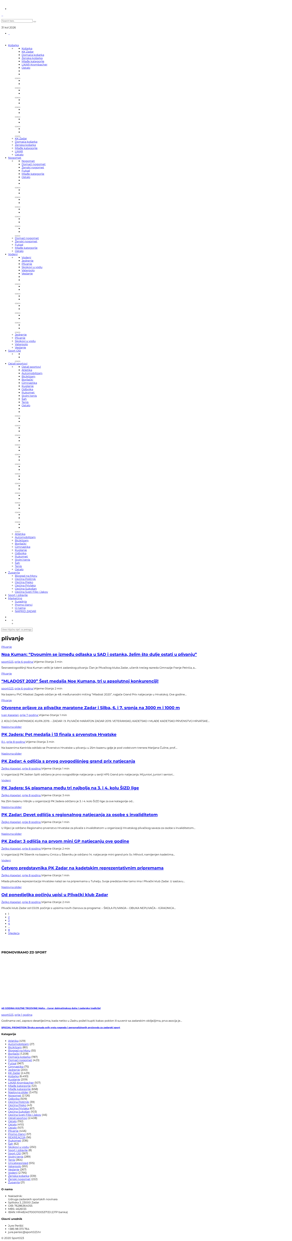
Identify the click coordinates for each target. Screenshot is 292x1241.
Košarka (13, 45)
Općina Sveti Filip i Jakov (31, 592)
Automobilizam (32, 373)
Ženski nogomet (33, 167)
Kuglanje (28, 386)
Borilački (27, 379)
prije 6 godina (24, 661)
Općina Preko (24, 582)
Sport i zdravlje (18, 595)
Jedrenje (27, 260)
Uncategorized (18, 1163)
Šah (24, 399)
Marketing (15, 598)
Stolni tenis (29, 395)
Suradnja (21, 601)
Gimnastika (29, 383)
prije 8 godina (16, 741)
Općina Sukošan (26, 588)
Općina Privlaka (25, 585)
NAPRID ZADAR (25, 611)
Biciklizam (28, 376)
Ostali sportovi (17, 363)
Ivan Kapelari (10, 715)
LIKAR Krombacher (34, 64)
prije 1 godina (23, 1014)
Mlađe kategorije (33, 61)
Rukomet (28, 392)
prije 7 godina (29, 715)
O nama (20, 608)
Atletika (27, 370)
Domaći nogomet (34, 164)
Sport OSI (14, 350)
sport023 (7, 661)
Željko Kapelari (11, 768)
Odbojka (27, 389)
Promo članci (23, 604)
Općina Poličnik (25, 579)
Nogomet (14, 157)
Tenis (25, 402)
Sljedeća (13, 933)
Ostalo (26, 67)
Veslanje (27, 273)
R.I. (3, 741)
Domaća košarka (33, 55)
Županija (14, 572)
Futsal (26, 170)
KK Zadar (28, 51)
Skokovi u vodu (32, 267)
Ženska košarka (32, 58)
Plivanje (27, 264)
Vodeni (13, 254)
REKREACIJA (17, 1137)
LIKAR (19, 151)
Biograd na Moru (26, 575)
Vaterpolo (28, 270)
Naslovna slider (11, 727)
